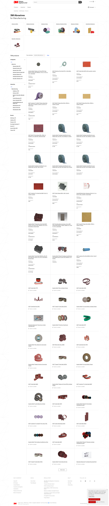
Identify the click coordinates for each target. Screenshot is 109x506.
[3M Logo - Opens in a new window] (21, 2)
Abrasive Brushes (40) (17, 68)
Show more (62, 469)
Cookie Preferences (53, 502)
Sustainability (15, 488)
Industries (23, 7)
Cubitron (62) (13, 120)
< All (11, 62)
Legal (19, 502)
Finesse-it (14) (13, 122)
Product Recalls (47, 497)
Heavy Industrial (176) (17, 100)
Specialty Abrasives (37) (17, 78)
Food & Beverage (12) (17, 98)
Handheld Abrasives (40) (18, 76)
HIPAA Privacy (26, 502)
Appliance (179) (16, 91)
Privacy (22, 502)
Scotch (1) (12, 126)
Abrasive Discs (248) (17, 70)
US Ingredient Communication (49, 495)
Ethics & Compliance (17, 492)
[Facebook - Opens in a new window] (90, 481)
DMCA (30, 502)
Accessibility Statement (36, 502)
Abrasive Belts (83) (16, 66)
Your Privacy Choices (44, 502)
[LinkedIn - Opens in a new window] (81, 481)
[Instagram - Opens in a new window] (95, 481)
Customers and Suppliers (18, 486)
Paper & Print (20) (16, 107)
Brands (29, 7)
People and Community (17, 490)
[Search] (80, 2)
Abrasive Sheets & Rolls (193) (18, 72)
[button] (100, 502)
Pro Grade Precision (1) (14, 124)
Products (16, 7)
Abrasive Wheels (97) (17, 74)
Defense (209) (16, 93)
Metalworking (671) (16, 105)
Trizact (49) (12, 130)
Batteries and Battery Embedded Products (51, 490)
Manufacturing (38, 55)
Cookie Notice (91, 496)
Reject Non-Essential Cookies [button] (94, 499)
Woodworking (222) (17, 109)
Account (92, 7)
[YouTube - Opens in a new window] (85, 481)
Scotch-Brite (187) (14, 128)
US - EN (91, 1)
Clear (48, 55)
